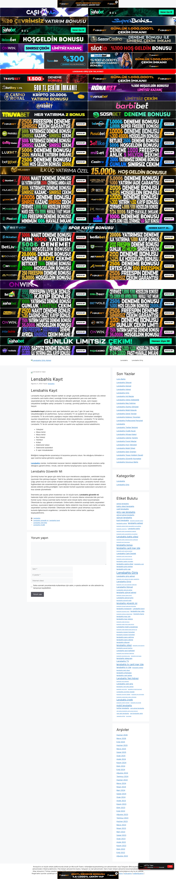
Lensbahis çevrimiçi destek (125, 692)
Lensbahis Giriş (137, 360)
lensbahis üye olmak (136, 702)
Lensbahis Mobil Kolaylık (127, 410)
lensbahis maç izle (123, 616)
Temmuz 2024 (122, 776)
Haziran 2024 (122, 780)
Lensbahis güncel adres (124, 590)
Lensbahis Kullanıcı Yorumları (128, 417)
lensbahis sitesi (124, 645)
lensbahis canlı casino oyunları (124, 551)
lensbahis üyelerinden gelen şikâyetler (126, 697)
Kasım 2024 (121, 763)
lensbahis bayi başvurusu (123, 542)
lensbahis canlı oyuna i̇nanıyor (124, 556)
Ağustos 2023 (122, 815)
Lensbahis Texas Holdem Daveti (130, 455)
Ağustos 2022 (122, 856)
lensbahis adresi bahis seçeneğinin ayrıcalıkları (129, 526)
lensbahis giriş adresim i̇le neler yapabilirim (128, 579)
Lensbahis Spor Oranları (126, 452)
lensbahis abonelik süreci (136, 520)
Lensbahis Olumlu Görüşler (128, 407)
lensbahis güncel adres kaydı (124, 595)
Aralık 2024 (121, 759)
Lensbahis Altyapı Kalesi (126, 434)
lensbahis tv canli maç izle (130, 664)
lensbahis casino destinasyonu (124, 559)
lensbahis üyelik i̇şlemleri (123, 702)
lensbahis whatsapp (124, 673)
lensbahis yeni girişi (122, 689)
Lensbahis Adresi (124, 389)
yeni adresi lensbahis (137, 708)
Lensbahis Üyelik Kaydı (126, 431)
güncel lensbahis (124, 517)
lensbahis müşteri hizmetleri (126, 632)
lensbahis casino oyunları (125, 561)
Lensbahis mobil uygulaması (127, 627)
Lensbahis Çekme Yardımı (127, 438)
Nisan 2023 (121, 828)
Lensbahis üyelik (125, 699)
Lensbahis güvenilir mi (40, 520)
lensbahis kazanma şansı (123, 611)
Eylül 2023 (121, 811)
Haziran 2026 (122, 735)
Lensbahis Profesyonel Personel (130, 421)
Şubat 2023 (121, 835)
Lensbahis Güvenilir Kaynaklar (129, 459)
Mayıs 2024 (121, 783)
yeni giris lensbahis (123, 713)
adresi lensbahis (123, 504)
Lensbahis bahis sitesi (127, 536)
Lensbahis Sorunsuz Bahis (127, 462)
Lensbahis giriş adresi (126, 576)
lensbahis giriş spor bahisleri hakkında (127, 584)
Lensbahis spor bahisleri (126, 651)
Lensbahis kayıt (54, 520)
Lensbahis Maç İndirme (126, 403)
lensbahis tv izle (124, 667)
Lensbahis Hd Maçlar (125, 396)
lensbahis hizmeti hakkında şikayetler (126, 606)
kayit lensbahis (123, 520)
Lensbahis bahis (134, 529)
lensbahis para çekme (125, 640)
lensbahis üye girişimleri (137, 694)
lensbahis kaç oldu (137, 611)
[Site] (44, 123)
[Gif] (88, 171)
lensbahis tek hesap (136, 656)
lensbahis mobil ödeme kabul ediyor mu (127, 629)
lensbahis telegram (124, 658)
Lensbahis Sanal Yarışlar (127, 414)
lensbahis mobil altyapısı (123, 622)
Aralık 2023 (121, 801)
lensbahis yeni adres (124, 675)
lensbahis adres (122, 523)
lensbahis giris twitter (125, 567)
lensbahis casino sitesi (125, 564)
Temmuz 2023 (122, 818)
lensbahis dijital (121, 716)
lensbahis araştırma (122, 528)
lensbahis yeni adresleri (123, 681)
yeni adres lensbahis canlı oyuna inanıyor (127, 711)
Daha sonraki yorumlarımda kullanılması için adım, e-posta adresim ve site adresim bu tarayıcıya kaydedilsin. (68, 586)
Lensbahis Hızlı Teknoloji (127, 445)
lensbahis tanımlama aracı (123, 656)
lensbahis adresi (135, 523)
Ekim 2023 (121, 808)
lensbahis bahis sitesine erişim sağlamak (127, 539)
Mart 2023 (121, 832)
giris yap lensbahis (126, 512)
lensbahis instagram (124, 609)
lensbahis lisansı (138, 614)
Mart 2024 (121, 790)
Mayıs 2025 (121, 749)
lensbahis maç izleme (125, 619)
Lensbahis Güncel (124, 386)
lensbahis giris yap (124, 569)
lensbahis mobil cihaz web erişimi (125, 624)
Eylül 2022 (121, 853)
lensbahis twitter (137, 667)
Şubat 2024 (121, 794)
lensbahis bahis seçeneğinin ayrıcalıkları (127, 534)
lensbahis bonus (125, 545)
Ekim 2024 (121, 766)
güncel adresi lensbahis (125, 515)
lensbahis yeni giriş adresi (125, 686)
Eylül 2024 (121, 770)
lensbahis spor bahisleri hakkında (125, 653)
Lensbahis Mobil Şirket (126, 448)
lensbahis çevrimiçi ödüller (123, 694)
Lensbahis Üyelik (39, 525)
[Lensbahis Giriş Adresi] (41, 360)
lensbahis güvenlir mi (127, 603)
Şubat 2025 (121, 752)
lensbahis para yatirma (125, 637)
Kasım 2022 (121, 846)
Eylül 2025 (121, 742)
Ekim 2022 (121, 849)
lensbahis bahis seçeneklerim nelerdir (126, 531)
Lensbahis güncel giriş (125, 598)
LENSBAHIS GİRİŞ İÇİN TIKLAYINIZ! (88, 71)
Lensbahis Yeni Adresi (128, 678)
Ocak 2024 (121, 797)
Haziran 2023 (122, 821)
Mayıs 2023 (121, 825)
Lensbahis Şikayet (124, 383)
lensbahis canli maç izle (128, 548)
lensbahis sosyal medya (124, 648)
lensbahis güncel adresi (126, 592)
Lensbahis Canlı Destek (126, 553)
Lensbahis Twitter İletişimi (127, 427)
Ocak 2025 (121, 756)
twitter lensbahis (123, 708)
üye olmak (128, 716)
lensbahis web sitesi (123, 670)
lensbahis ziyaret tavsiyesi (135, 689)
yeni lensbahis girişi (136, 713)
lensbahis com (139, 564)
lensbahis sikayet (123, 642)
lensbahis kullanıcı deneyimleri (124, 614)
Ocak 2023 (121, 839)
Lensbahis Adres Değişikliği (128, 400)
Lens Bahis (121, 379)
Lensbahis (124, 360)
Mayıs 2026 (121, 738)
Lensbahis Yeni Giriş (40, 522)
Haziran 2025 (122, 745)
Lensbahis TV (123, 661)
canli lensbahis (123, 509)
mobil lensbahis (124, 705)
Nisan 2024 (121, 787)
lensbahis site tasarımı (138, 645)
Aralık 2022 (121, 842)
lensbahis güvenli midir (124, 600)
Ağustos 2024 (122, 773)
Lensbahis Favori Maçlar (126, 441)
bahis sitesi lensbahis (125, 506)
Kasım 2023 (121, 804)
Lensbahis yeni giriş (125, 684)
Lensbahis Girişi (124, 581)
